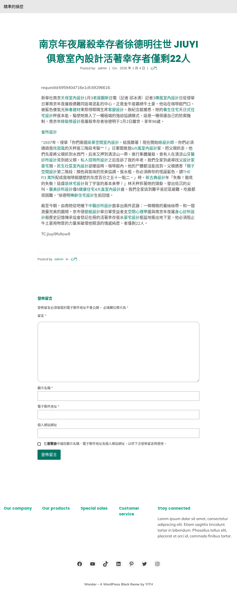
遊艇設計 (92, 211)
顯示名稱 (45, 388)
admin (58, 259)
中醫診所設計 (100, 205)
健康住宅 (87, 189)
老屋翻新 (101, 97)
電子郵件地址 (48, 406)
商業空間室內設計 (103, 142)
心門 (153, 68)
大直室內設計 (109, 189)
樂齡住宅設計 (82, 195)
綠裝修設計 (71, 121)
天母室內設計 (72, 97)
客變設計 (116, 109)
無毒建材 (73, 109)
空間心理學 (137, 211)
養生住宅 (171, 109)
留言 (41, 316)
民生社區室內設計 (72, 165)
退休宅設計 (74, 183)
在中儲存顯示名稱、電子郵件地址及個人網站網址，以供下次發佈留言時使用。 (105, 444)
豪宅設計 (132, 217)
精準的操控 (13, 6)
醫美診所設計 (61, 189)
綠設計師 (166, 142)
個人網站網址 (47, 425)
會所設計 (49, 132)
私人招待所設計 (94, 159)
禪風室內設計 (167, 97)
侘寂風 (59, 148)
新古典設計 (155, 177)
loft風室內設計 (144, 148)
